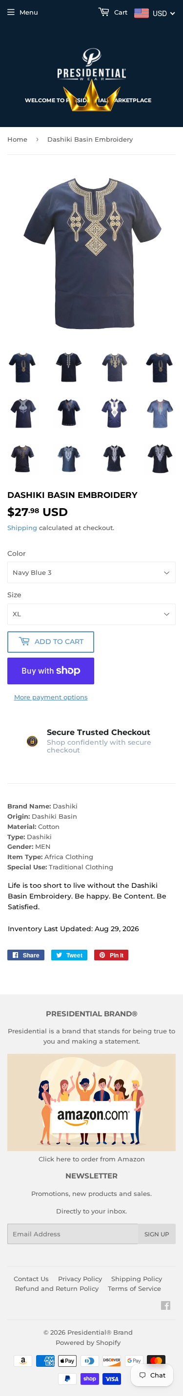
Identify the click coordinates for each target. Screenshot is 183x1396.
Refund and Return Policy (57, 1288)
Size (14, 594)
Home (17, 139)
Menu (29, 12)
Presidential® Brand (100, 1332)
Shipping (22, 528)
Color (16, 553)
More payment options (51, 697)
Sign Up (156, 1234)
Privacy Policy (80, 1279)
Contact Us (31, 1279)
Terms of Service (134, 1288)
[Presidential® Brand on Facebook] (166, 1307)
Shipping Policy (136, 1279)
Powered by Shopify (88, 1342)
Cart (119, 12)
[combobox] (155, 13)
